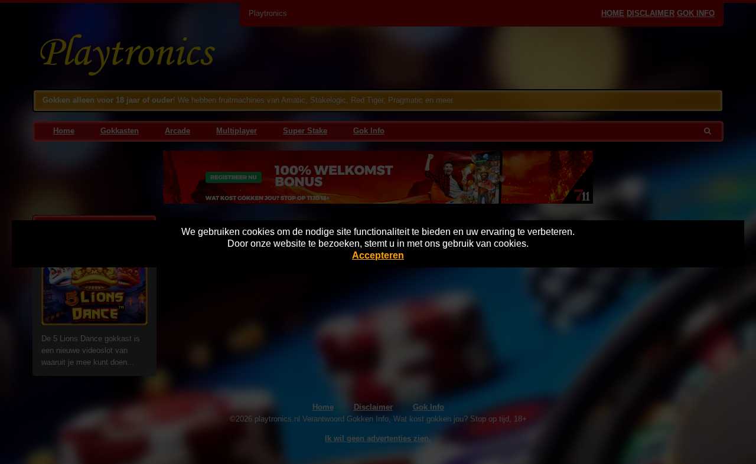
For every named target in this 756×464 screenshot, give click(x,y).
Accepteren (378, 255)
